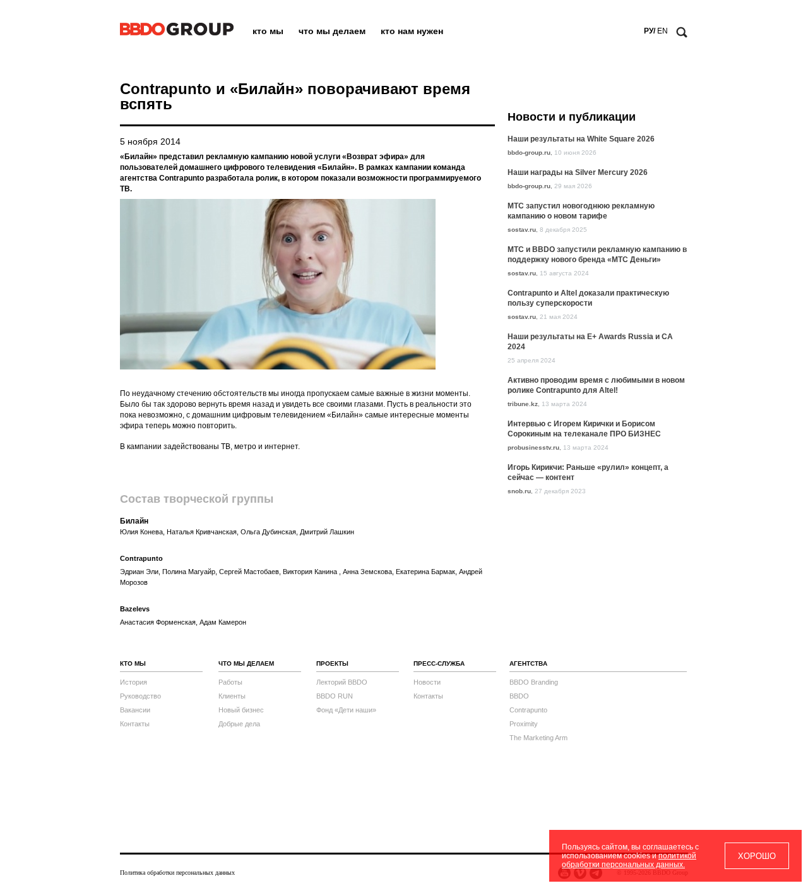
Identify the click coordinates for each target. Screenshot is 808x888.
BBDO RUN (334, 696)
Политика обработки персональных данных (177, 872)
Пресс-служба (439, 663)
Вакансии (135, 710)
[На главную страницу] (177, 32)
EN (662, 31)
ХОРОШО (757, 856)
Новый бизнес (241, 710)
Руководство (140, 696)
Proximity (523, 724)
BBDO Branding (533, 682)
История (133, 682)
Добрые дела (239, 724)
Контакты (135, 724)
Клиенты (232, 696)
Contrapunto (528, 710)
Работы (230, 682)
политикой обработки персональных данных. (629, 860)
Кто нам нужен (412, 31)
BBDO (519, 696)
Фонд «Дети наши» (346, 710)
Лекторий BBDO (341, 682)
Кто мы (267, 31)
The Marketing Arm (538, 737)
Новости (427, 682)
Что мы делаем (332, 31)
